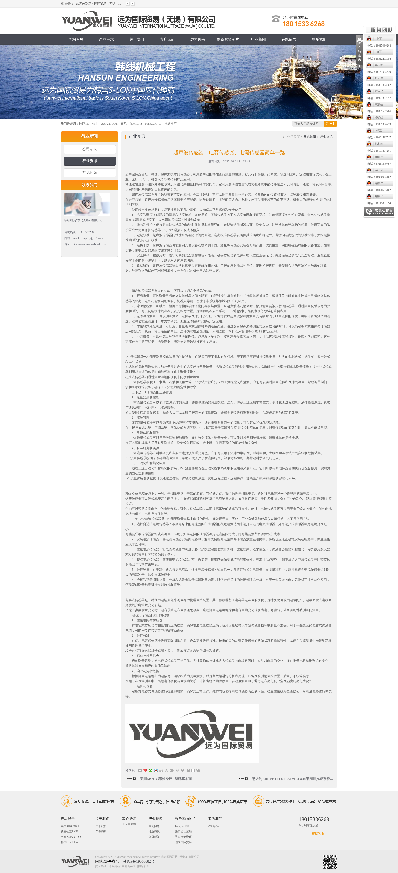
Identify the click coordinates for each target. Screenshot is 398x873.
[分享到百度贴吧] (188, 770)
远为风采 (197, 39)
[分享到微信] (151, 770)
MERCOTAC (153, 123)
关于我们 (136, 39)
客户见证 (167, 39)
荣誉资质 (101, 831)
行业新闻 (258, 39)
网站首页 (76, 39)
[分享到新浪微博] (161, 770)
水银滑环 (171, 123)
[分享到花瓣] (198, 770)
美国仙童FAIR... (70, 831)
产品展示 (106, 39)
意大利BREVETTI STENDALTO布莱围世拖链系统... (292, 779)
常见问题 (89, 173)
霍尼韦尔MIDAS (131, 123)
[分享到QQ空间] (167, 770)
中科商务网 (129, 866)
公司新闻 (89, 149)
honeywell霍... (183, 826)
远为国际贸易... (184, 842)
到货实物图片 (228, 39)
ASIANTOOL (109, 123)
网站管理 (143, 866)
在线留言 (288, 39)
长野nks (84, 123)
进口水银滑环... (184, 836)
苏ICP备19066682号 (139, 861)
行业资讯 (89, 161)
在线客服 (318, 833)
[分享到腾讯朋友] (172, 770)
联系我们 (319, 39)
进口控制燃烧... (184, 831)
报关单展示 (129, 824)
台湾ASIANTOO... (72, 836)
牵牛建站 (114, 866)
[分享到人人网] (182, 770)
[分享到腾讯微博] (177, 770)
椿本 (95, 123)
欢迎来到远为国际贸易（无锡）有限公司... (99, 3)
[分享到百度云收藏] (145, 770)
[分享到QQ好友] (156, 770)
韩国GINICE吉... (71, 842)
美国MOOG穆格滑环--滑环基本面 (166, 779)
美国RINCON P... (71, 826)
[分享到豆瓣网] (193, 770)
